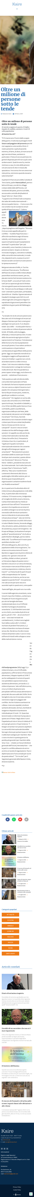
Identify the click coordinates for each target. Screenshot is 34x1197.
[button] (8, 819)
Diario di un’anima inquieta (13, 993)
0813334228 (6, 1140)
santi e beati (10, 953)
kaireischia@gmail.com (11, 1174)
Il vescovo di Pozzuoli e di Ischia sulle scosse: (24, 869)
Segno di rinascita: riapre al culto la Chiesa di (24, 880)
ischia (10, 948)
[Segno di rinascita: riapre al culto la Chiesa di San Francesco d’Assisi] (9, 880)
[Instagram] (4, 1149)
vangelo (10, 926)
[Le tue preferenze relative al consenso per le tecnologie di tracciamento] (31, 1194)
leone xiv (10, 931)
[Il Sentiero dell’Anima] (9, 857)
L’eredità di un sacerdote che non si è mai (24, 847)
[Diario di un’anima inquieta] (9, 835)
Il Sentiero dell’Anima (23, 857)
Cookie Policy (17, 1190)
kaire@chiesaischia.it (11, 1142)
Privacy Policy (17, 1187)
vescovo (10, 937)
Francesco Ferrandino (22, 841)
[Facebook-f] (2, 1149)
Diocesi (10, 942)
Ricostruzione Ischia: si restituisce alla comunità (24, 891)
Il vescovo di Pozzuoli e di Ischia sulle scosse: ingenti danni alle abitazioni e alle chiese (17, 1103)
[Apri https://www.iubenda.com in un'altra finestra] (18, 1194)
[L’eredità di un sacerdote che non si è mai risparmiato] (9, 846)
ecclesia (10, 920)
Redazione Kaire (21, 852)
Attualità (10, 914)
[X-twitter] (7, 1149)
